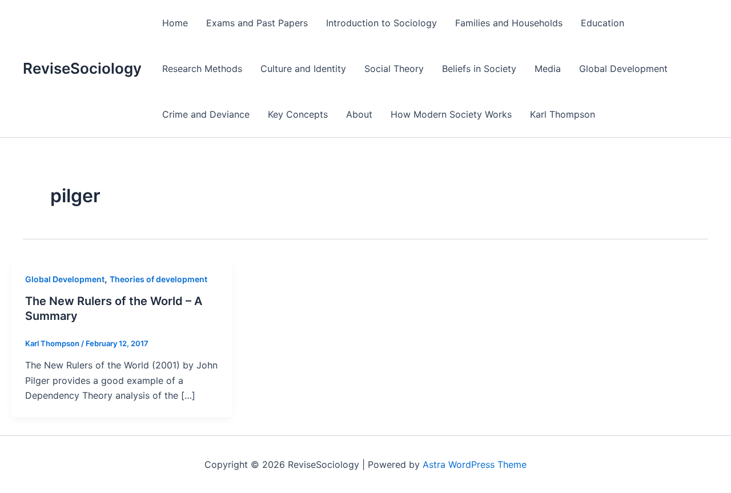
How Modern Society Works (451, 114)
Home (175, 23)
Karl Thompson (562, 114)
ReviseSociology (82, 68)
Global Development (623, 68)
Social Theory (394, 68)
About (359, 114)
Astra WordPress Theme (475, 464)
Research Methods (202, 68)
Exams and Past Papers (257, 23)
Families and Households (509, 23)
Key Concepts (298, 114)
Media (548, 68)
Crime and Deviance (206, 114)
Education (602, 23)
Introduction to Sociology (381, 23)
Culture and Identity (303, 68)
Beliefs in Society (479, 68)
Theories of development (158, 279)
